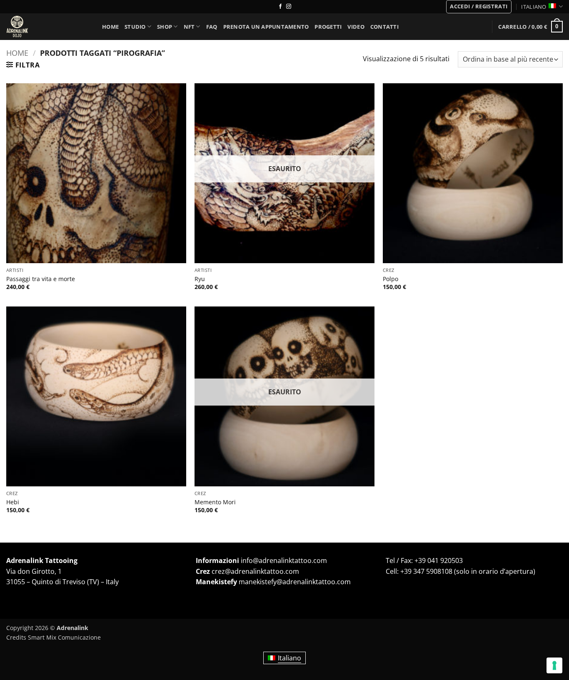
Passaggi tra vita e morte (40, 279)
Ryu (200, 279)
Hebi (12, 502)
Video (355, 26)
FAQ (211, 26)
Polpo (390, 279)
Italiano (533, 6)
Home (110, 26)
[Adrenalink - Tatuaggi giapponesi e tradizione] (48, 26)
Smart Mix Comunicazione (64, 637)
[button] (478, 6)
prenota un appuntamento (266, 26)
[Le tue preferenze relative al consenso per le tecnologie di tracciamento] (554, 665)
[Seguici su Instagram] (288, 7)
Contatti (384, 26)
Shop (164, 26)
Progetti (328, 26)
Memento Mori (215, 502)
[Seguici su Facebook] (280, 7)
